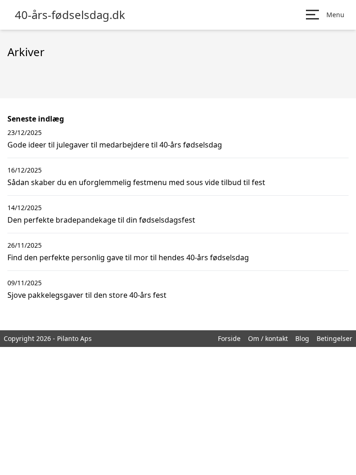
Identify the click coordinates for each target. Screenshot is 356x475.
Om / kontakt (268, 338)
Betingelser (334, 338)
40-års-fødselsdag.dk (70, 14)
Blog (302, 338)
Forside (229, 338)
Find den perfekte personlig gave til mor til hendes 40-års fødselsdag (128, 257)
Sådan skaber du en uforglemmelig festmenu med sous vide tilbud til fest (136, 182)
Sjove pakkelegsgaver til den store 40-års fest (86, 295)
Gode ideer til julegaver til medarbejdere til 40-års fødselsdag (114, 145)
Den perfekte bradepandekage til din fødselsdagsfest (101, 220)
